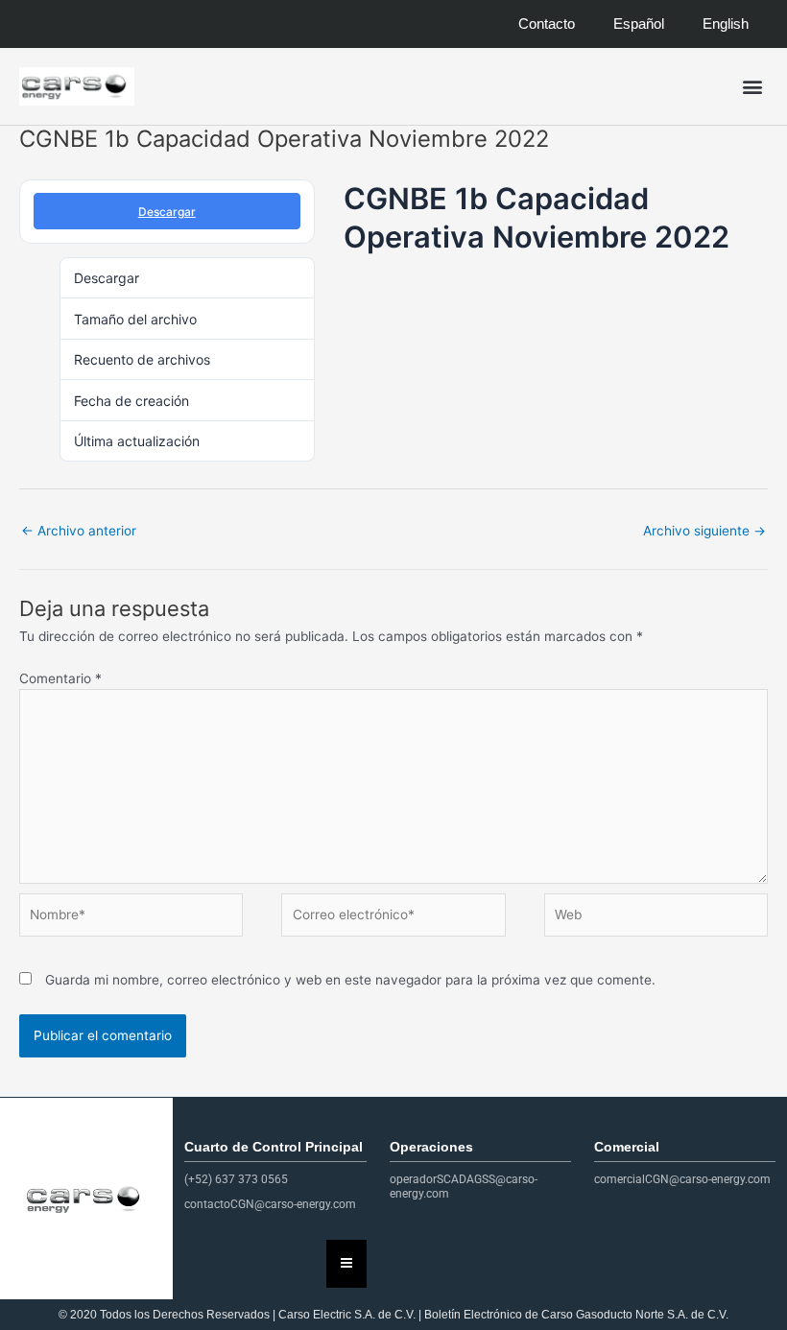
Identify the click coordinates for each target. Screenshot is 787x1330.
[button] (752, 87)
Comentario (60, 678)
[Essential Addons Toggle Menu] (346, 1264)
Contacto (546, 23)
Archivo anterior (78, 530)
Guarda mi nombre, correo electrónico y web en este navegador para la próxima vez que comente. (350, 979)
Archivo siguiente (704, 530)
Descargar (167, 211)
